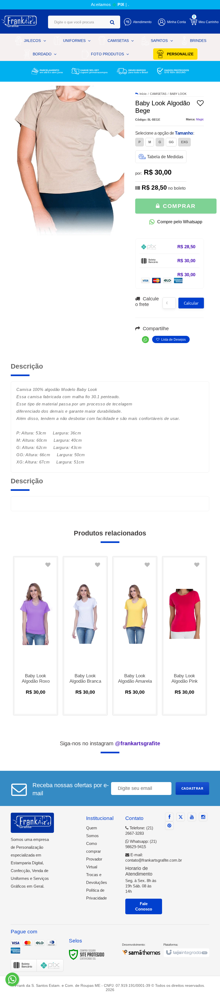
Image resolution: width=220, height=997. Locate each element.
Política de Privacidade (96, 894)
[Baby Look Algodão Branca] (85, 636)
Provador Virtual (94, 863)
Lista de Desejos (173, 339)
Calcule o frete (147, 301)
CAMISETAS (158, 93)
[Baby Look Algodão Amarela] (135, 636)
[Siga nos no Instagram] (203, 817)
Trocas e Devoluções (96, 878)
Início (143, 93)
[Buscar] (112, 22)
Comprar (178, 206)
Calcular (191, 303)
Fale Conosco (143, 906)
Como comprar (93, 847)
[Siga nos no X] (180, 817)
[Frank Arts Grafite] (19, 21)
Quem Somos (92, 832)
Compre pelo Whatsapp (179, 221)
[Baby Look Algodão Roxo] (35, 636)
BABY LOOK (178, 93)
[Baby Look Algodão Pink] (184, 636)
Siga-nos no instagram (110, 743)
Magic (200, 119)
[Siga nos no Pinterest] (169, 825)
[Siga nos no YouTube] (191, 817)
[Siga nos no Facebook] (169, 817)
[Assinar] (192, 788)
